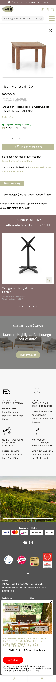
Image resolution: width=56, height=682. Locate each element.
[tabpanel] (28, 266)
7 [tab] (36, 306)
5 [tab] (29, 306)
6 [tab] (33, 306)
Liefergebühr (21, 99)
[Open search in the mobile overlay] (22, 18)
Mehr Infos (7, 117)
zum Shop (13, 659)
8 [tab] (39, 306)
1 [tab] (17, 306)
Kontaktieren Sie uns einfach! (17, 160)
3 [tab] (23, 306)
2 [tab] (20, 306)
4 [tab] (26, 306)
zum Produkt (28, 355)
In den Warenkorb (31, 146)
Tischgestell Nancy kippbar (18, 288)
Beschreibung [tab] (12, 183)
